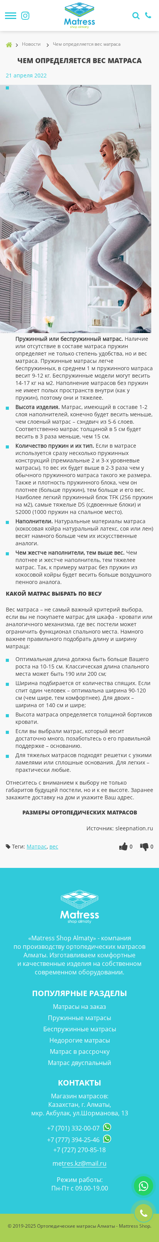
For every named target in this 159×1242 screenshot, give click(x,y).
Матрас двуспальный (79, 1062)
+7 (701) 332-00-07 (73, 1128)
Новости (31, 44)
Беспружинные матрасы (79, 1029)
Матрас (37, 846)
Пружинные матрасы (79, 1018)
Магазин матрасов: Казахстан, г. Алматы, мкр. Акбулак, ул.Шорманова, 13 (79, 1104)
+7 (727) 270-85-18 (79, 1150)
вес (53, 846)
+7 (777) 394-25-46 (73, 1139)
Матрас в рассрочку (80, 1051)
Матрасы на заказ (79, 1006)
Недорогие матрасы (79, 1040)
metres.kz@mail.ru (79, 1163)
